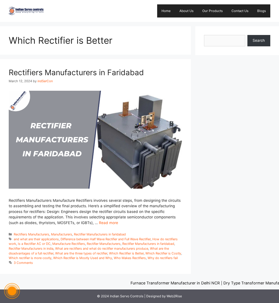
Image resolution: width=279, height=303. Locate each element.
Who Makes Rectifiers (130, 258)
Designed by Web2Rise (164, 296)
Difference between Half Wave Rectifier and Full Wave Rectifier (106, 239)
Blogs (261, 11)
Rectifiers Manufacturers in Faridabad (76, 72)
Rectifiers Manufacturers (31, 234)
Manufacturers (61, 234)
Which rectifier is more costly (30, 258)
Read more (108, 223)
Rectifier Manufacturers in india (31, 248)
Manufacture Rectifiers (68, 244)
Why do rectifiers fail (163, 258)
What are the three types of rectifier (81, 253)
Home (166, 11)
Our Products (212, 11)
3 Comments (23, 263)
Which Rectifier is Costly (163, 253)
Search (259, 40)
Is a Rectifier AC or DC (34, 244)
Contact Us (239, 11)
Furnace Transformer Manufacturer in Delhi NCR (169, 283)
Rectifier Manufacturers (104, 244)
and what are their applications (36, 239)
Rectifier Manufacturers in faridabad (100, 234)
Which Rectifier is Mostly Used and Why (82, 258)
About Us (186, 11)
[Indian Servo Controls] (26, 11)
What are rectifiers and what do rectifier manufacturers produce (101, 248)
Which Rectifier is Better (126, 253)
